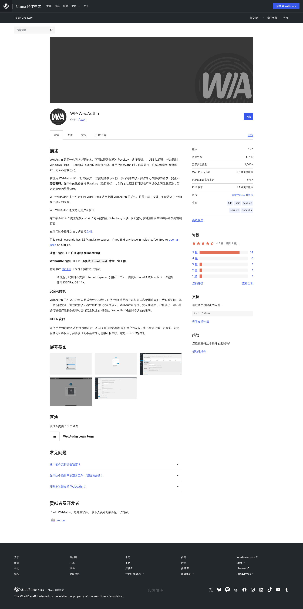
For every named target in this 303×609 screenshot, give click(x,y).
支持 (250, 135)
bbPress (243, 568)
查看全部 (247, 283)
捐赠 (185, 568)
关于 (16, 557)
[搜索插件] (51, 30)
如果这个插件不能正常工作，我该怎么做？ (76, 475)
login (237, 203)
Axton (82, 119)
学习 (127, 557)
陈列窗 (73, 557)
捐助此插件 (199, 351)
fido (230, 203)
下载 (248, 116)
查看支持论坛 (200, 321)
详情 (56, 135)
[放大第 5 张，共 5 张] (177, 358)
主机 (16, 568)
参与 (183, 557)
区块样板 (75, 573)
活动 (183, 562)
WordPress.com (247, 557)
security (234, 210)
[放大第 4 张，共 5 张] (132, 382)
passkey (247, 203)
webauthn (247, 210)
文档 (89, 231)
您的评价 (197, 283)
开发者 (129, 568)
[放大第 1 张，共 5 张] (87, 358)
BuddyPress (245, 573)
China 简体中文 (56, 590)
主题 (72, 562)
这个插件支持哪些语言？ (65, 464)
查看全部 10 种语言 (242, 194)
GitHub (66, 269)
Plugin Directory (23, 17)
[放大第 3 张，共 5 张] (132, 358)
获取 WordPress (286, 6)
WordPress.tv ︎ (134, 573)
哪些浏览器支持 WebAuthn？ (68, 486)
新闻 (16, 562)
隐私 (16, 573)
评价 (70, 135)
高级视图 (197, 220)
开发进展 (100, 135)
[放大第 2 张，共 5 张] (87, 382)
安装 (84, 135)
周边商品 (187, 573)
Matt (241, 562)
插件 (72, 568)
